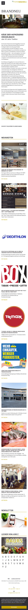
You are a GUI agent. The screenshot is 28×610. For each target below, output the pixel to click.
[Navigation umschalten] (3, 3)
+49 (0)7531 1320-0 (14, 588)
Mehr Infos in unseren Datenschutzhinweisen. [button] (12, 603)
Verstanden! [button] (14, 607)
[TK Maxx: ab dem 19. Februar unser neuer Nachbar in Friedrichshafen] (14, 316)
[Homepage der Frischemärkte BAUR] (18, 3)
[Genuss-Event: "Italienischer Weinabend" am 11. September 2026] (14, 195)
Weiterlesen (4, 179)
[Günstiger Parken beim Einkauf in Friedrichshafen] (14, 356)
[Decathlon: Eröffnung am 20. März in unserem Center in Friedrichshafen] (14, 236)
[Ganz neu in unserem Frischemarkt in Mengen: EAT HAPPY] (14, 155)
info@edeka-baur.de (14, 592)
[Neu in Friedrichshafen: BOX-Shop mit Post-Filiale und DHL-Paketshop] (14, 275)
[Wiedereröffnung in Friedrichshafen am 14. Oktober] (14, 395)
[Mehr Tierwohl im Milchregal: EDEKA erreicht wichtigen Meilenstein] (14, 476)
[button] (2, 129)
